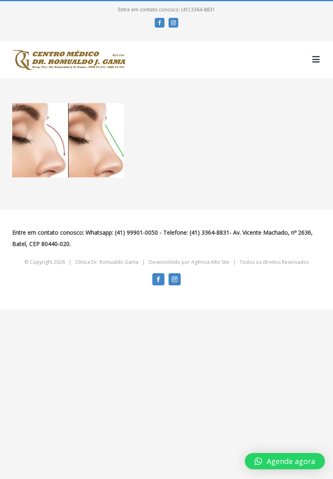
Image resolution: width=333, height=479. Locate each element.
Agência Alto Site (210, 262)
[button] (285, 461)
